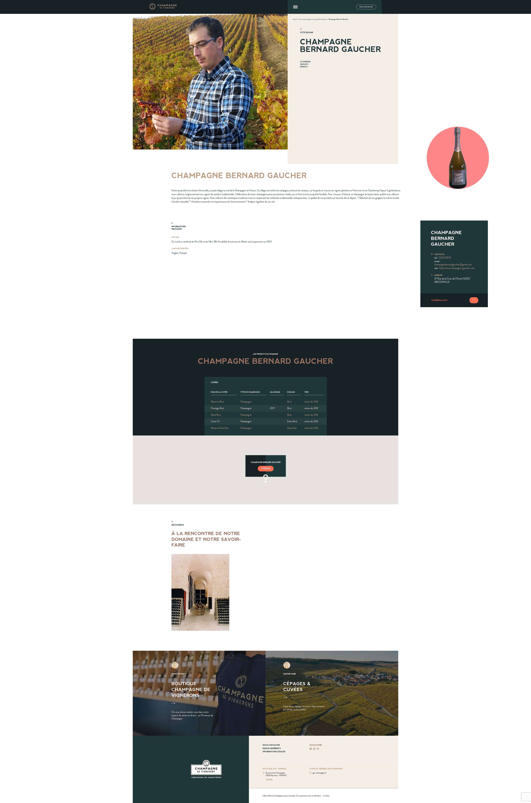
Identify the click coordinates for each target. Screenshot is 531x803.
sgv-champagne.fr (319, 773)
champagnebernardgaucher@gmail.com (453, 264)
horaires (269, 779)
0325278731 (444, 258)
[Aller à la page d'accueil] (163, 9)
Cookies (326, 795)
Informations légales (274, 751)
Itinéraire (265, 468)
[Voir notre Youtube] (318, 749)
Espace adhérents (272, 748)
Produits (304, 67)
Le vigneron (305, 62)
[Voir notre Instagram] (310, 749)
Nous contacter (366, 7)
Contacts (304, 64)
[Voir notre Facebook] (314, 749)
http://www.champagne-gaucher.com (457, 268)
